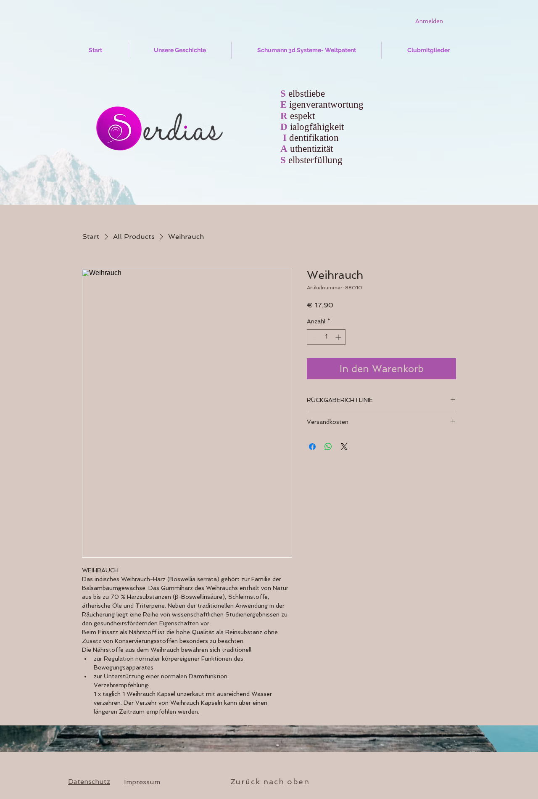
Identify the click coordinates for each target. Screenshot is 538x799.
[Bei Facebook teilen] (312, 447)
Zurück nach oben (270, 781)
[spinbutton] (326, 337)
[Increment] (339, 337)
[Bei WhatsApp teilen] (328, 447)
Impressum (142, 782)
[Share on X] (344, 447)
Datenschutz (89, 782)
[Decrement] (313, 337)
